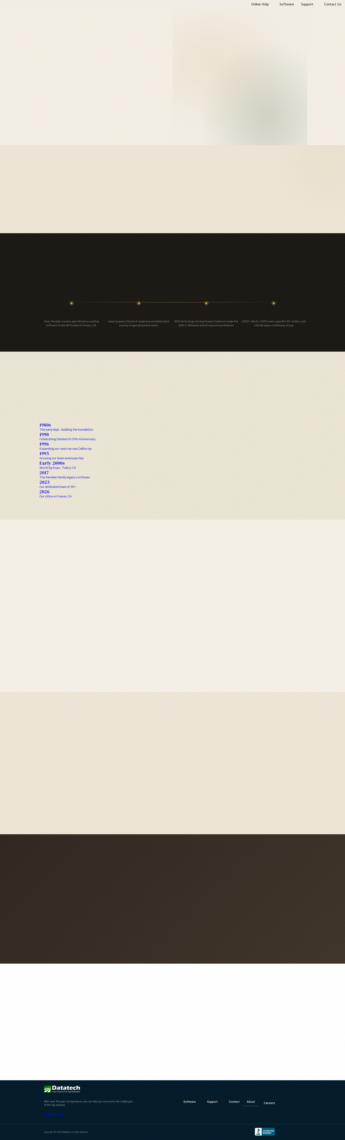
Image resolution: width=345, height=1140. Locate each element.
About (251, 1101)
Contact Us (332, 4)
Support (307, 4)
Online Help (260, 4)
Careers (269, 1103)
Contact (234, 1101)
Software (287, 4)
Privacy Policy (53, 1114)
